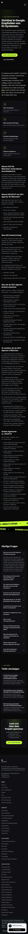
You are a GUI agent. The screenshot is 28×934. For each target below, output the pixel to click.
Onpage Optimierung (6, 897)
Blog (2, 795)
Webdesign (4, 854)
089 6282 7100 (5, 775)
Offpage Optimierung (6, 899)
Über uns (3, 785)
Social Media (4, 856)
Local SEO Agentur (6, 869)
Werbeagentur (5, 825)
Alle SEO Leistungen (6, 802)
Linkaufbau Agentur (6, 872)
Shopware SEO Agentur (7, 912)
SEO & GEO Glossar (6, 797)
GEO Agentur (4, 833)
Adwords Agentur (5, 813)
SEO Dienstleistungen (6, 877)
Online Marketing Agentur (7, 815)
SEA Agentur (4, 910)
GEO (3, 90)
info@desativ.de (5, 777)
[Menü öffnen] (25, 4)
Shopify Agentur (5, 828)
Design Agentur (5, 830)
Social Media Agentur (6, 818)
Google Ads (4, 849)
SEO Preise (4, 846)
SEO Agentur (4, 810)
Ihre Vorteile (4, 787)
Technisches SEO (5, 867)
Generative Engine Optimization (9, 859)
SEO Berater (4, 915)
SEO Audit (3, 874)
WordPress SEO (5, 879)
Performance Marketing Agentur (9, 823)
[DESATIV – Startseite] (4, 5)
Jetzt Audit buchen (9, 55)
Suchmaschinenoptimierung (8, 841)
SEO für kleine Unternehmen (8, 882)
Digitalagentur (4, 820)
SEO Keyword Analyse (6, 904)
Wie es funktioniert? (6, 790)
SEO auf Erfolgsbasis (6, 894)
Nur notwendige (7, 931)
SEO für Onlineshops (6, 892)
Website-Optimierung (6, 889)
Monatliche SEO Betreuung (8, 907)
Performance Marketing (7, 851)
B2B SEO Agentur (5, 884)
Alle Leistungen (8, 59)
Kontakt (3, 792)
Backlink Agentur (5, 902)
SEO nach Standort (6, 800)
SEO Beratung (4, 843)
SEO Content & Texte (6, 887)
